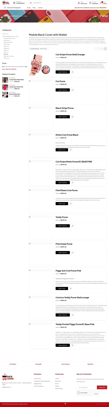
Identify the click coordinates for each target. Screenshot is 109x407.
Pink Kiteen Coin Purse (67, 190)
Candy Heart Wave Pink (16, 87)
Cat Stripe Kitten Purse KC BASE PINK (74, 161)
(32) (13, 56)
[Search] (30, 2)
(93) (8, 46)
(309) (17, 36)
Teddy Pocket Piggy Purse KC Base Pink (75, 324)
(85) (14, 38)
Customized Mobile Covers (14, 16)
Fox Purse (60, 81)
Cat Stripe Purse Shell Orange (70, 54)
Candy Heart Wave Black (16, 79)
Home (4, 16)
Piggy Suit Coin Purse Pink (68, 270)
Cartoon (6, 44)
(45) (12, 42)
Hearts (5, 50)
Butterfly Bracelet (14, 94)
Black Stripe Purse (65, 108)
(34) (8, 58)
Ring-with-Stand (8, 56)
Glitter (5, 46)
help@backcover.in (6, 387)
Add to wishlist (72, 72)
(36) (7, 33)
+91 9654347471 (20, 3)
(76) (9, 44)
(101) (9, 40)
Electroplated (7, 42)
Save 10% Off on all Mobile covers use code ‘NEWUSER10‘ (91, 7)
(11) (8, 50)
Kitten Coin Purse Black (67, 135)
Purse (5, 54)
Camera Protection (8, 38)
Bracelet (6, 40)
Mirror (5, 52)
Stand (5, 58)
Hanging (6, 48)
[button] (103, 3)
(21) (7, 52)
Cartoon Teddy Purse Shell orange (72, 297)
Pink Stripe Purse (64, 244)
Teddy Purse (62, 217)
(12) (9, 48)
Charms (4, 33)
